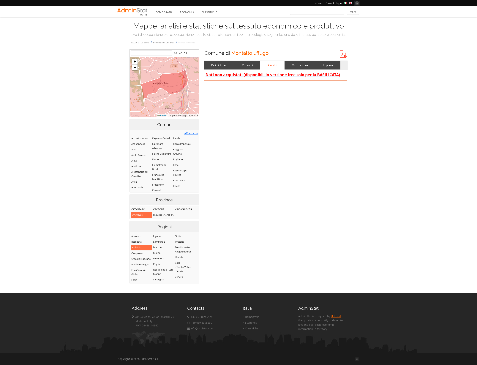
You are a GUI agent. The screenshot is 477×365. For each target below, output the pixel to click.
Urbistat (336, 316)
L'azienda (318, 3)
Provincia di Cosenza (164, 42)
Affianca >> (191, 133)
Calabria (145, 42)
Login (339, 3)
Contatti (330, 3)
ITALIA (133, 42)
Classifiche (209, 12)
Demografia (164, 12)
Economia (187, 12)
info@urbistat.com (202, 328)
